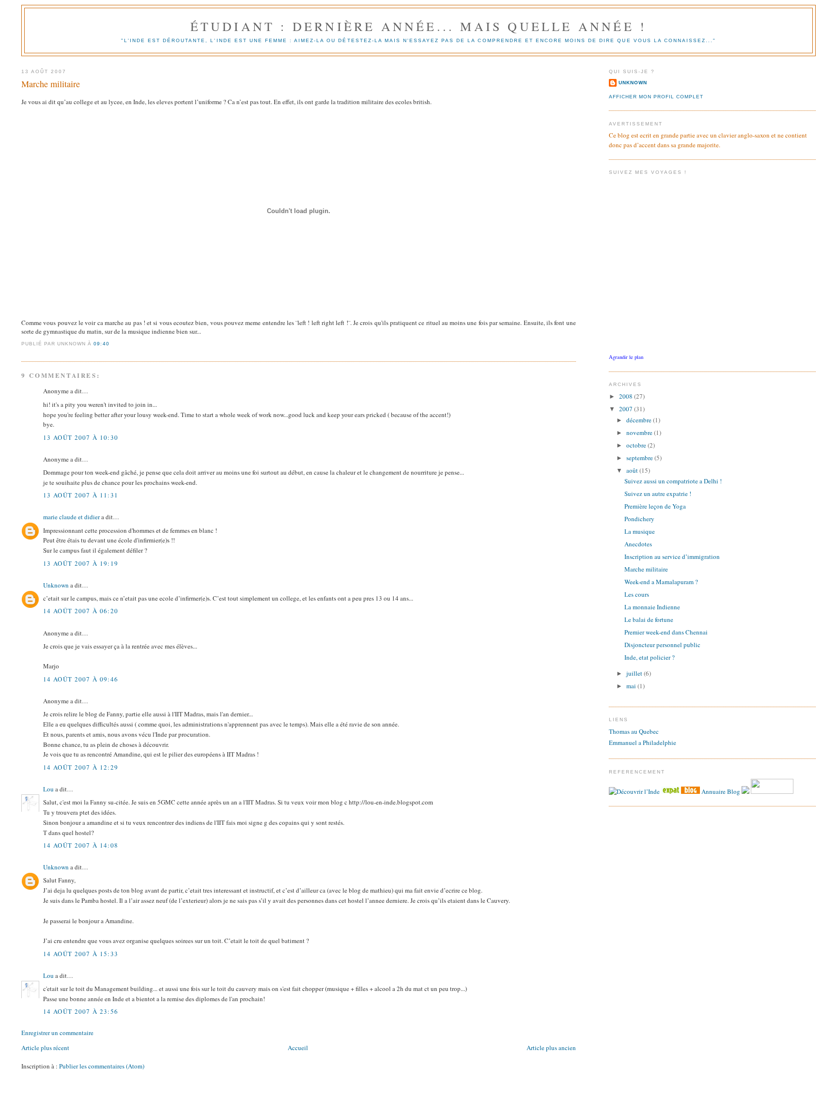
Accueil (298, 1047)
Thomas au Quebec (634, 731)
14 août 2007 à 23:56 (80, 1011)
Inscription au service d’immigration (672, 556)
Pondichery (639, 518)
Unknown (56, 585)
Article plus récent (45, 1047)
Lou (48, 789)
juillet (635, 673)
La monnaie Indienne (652, 607)
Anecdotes (638, 544)
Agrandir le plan (626, 357)
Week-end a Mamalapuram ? (661, 581)
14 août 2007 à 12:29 (80, 767)
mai (631, 685)
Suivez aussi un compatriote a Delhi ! (673, 481)
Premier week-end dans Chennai (666, 632)
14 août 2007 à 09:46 (80, 679)
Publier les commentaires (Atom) (101, 1066)
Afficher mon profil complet (656, 96)
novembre (640, 432)
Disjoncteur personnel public (662, 644)
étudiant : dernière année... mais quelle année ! (418, 26)
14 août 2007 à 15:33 (80, 953)
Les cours (636, 594)
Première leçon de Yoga (655, 506)
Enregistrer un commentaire (57, 1032)
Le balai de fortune (648, 619)
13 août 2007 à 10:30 (80, 437)
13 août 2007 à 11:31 (80, 495)
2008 (626, 396)
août (632, 470)
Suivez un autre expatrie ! (657, 493)
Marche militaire (50, 84)
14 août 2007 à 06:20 (80, 610)
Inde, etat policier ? (649, 657)
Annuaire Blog (720, 791)
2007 (626, 408)
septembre (640, 457)
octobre (637, 445)
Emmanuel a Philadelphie (642, 742)
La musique (639, 531)
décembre (639, 420)
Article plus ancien (551, 1047)
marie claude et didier (71, 516)
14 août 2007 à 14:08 (80, 845)
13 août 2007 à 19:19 (80, 563)
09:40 (101, 343)
